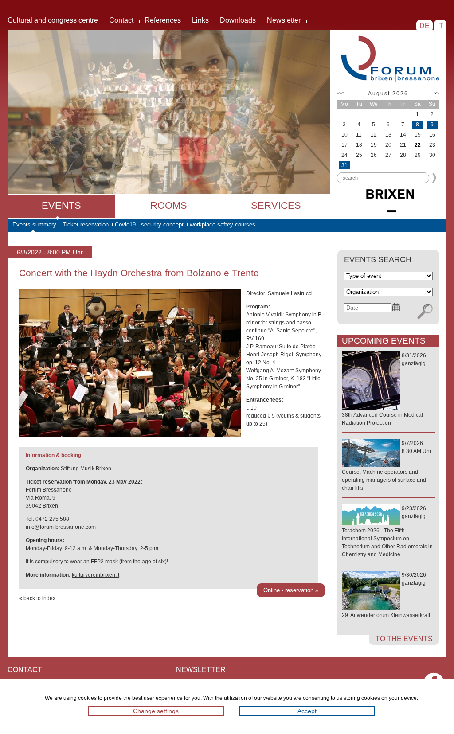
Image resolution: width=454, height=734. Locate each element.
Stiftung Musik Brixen (86, 468)
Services (276, 205)
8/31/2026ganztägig (384, 389)
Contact (121, 20)
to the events (404, 639)
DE (424, 26)
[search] (425, 312)
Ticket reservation (86, 224)
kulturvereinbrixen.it (95, 575)
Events (61, 205)
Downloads (238, 20)
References (163, 20)
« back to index (37, 598)
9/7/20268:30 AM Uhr (386, 465)
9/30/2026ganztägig (386, 595)
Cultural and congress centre (53, 20)
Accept (307, 710)
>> (436, 93)
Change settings (156, 710)
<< (340, 93)
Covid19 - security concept (149, 224)
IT (440, 26)
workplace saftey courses (222, 224)
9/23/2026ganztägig (387, 531)
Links (200, 20)
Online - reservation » (290, 590)
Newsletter (284, 20)
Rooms (168, 205)
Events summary (34, 224)
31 (344, 165)
